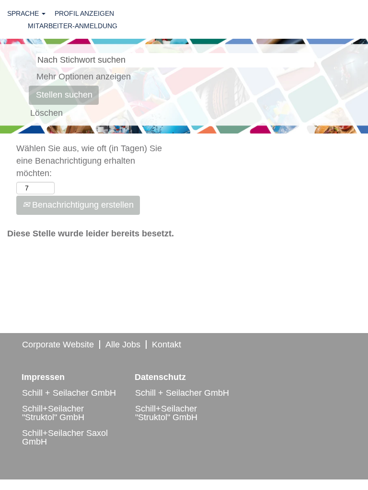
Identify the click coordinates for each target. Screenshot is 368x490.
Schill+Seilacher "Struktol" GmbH (53, 413)
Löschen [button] (46, 113)
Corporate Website (58, 344)
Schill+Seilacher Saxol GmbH (65, 437)
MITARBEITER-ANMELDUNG (72, 26)
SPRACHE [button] (24, 13)
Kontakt (166, 344)
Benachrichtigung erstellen (82, 205)
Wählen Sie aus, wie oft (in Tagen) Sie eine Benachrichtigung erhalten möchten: (89, 161)
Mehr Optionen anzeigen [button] (83, 76)
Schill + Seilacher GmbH (69, 393)
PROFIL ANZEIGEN (84, 13)
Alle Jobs (122, 344)
